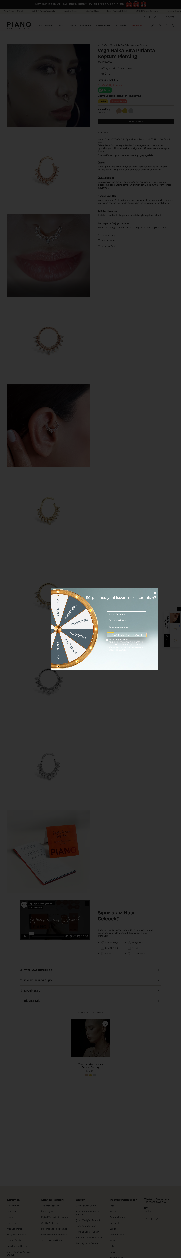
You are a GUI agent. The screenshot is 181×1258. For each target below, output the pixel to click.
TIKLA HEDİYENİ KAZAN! (126, 634)
